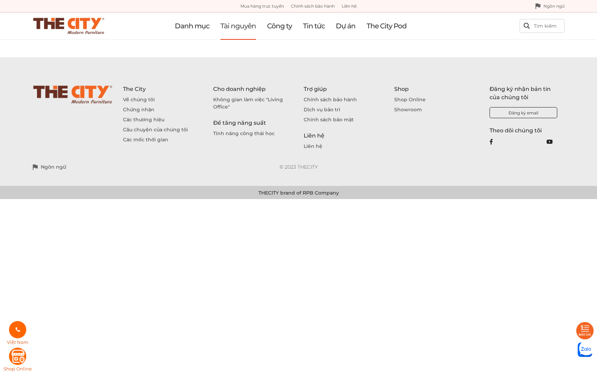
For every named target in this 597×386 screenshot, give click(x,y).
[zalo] (585, 349)
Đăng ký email (523, 112)
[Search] (527, 26)
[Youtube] (550, 142)
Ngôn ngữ (554, 6)
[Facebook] (491, 142)
